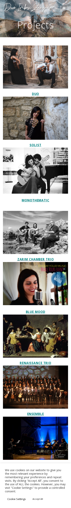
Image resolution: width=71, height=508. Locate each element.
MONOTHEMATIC (35, 200)
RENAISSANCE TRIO (35, 363)
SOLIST (35, 145)
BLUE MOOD (35, 312)
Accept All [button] (38, 498)
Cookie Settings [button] (16, 499)
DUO (35, 94)
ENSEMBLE (35, 414)
